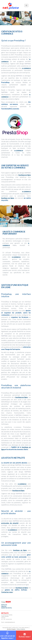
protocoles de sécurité (9, 523)
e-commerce (26, 68)
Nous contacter (21, 629)
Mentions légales (11, 629)
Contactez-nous (7, 592)
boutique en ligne (25, 175)
